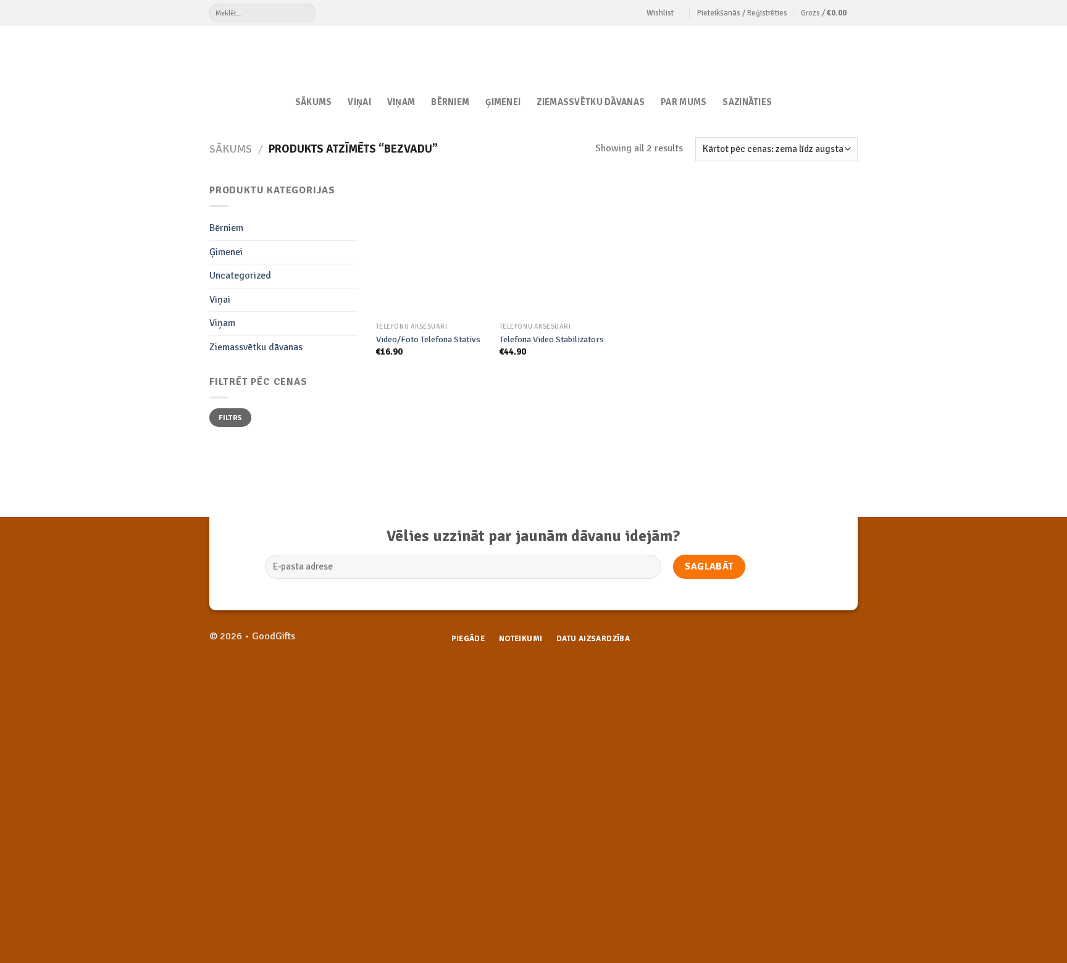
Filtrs (230, 417)
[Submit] (306, 13)
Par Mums (683, 101)
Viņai (359, 101)
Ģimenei (503, 101)
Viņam (401, 101)
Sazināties (747, 101)
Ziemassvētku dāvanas (591, 101)
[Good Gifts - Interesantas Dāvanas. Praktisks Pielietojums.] (533, 54)
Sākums (313, 101)
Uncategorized (240, 275)
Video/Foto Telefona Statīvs (428, 339)
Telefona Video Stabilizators (552, 339)
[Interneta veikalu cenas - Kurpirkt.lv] (635, 687)
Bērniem (450, 101)
